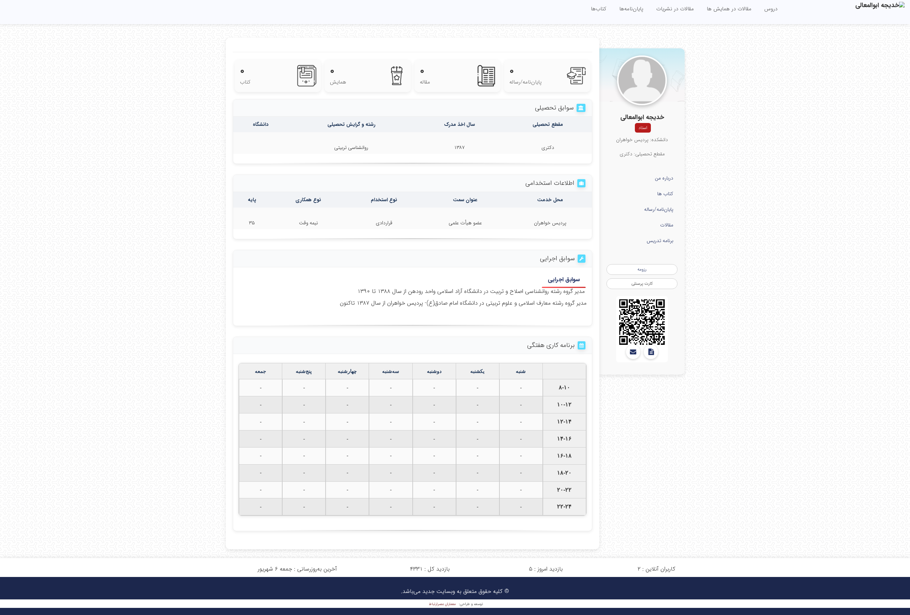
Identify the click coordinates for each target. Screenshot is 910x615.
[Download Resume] (651, 352)
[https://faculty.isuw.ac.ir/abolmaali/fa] (642, 322)
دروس (770, 9)
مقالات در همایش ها (729, 9)
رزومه (642, 269)
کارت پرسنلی (642, 283)
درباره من (664, 178)
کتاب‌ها (598, 9)
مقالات (666, 225)
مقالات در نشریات (675, 9)
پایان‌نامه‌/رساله (658, 209)
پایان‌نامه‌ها (631, 9)
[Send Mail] (633, 352)
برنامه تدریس (660, 241)
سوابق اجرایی (564, 279)
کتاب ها (665, 194)
